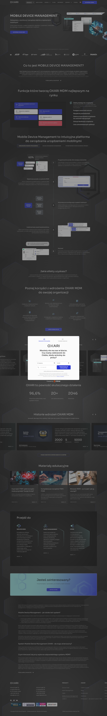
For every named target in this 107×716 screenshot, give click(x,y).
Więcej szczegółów (60, 376)
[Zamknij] (78, 337)
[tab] (44, 340)
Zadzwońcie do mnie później (63, 367)
